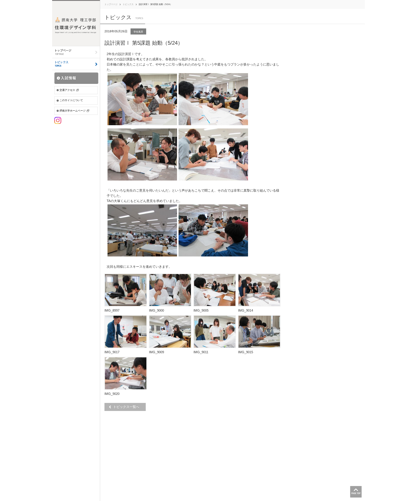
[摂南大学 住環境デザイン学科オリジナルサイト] (76, 23)
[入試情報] (76, 78)
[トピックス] (76, 64)
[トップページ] (76, 52)
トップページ (110, 4)
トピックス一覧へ (127, 407)
